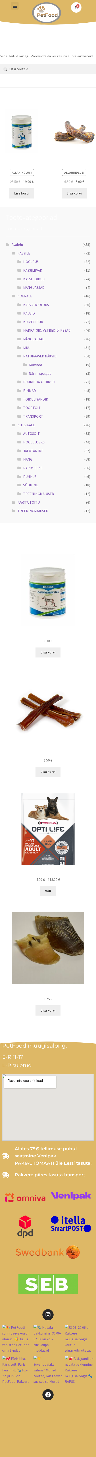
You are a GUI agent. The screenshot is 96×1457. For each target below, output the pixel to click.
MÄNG (27, 459)
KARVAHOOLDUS (36, 305)
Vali (48, 891)
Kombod (35, 365)
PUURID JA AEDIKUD (39, 382)
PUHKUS (29, 476)
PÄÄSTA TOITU (28, 502)
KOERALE (24, 296)
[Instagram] (48, 1314)
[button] (15, 6)
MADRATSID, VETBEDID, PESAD (47, 330)
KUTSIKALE (26, 425)
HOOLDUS (31, 261)
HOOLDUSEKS (34, 442)
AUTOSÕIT (31, 433)
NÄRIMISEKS (32, 468)
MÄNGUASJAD (33, 287)
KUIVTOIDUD (33, 322)
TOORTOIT (32, 407)
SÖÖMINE (30, 485)
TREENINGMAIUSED (38, 493)
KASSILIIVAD (32, 270)
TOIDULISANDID (35, 399)
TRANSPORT (33, 416)
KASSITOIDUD (34, 279)
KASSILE (23, 253)
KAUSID (29, 313)
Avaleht (17, 244)
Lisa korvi (21, 193)
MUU (26, 347)
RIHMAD (29, 390)
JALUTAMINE (33, 451)
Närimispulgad (40, 373)
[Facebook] (48, 1394)
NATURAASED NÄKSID (39, 356)
